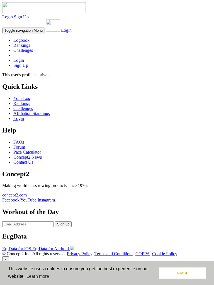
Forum (19, 147)
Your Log (21, 98)
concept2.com (14, 195)
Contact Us (23, 162)
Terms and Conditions (113, 253)
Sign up (63, 224)
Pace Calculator (27, 152)
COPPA (142, 253)
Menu (23, 30)
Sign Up (21, 16)
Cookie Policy (164, 253)
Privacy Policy (79, 253)
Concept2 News (27, 157)
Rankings (21, 45)
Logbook (21, 40)
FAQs (18, 142)
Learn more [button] (37, 276)
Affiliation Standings (31, 113)
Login (7, 16)
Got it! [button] (183, 273)
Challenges (23, 50)
